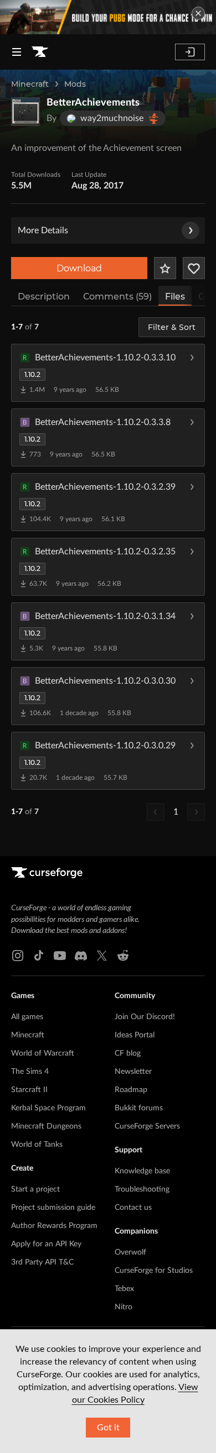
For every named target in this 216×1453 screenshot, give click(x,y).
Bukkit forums (139, 1108)
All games (27, 1017)
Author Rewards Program (54, 1226)
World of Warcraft (42, 1053)
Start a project (35, 1189)
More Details (43, 230)
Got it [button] (108, 1427)
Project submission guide (53, 1207)
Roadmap (131, 1090)
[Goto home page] (40, 52)
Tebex (124, 1289)
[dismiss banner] (198, 13)
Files (175, 296)
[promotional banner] (108, 17)
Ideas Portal (135, 1035)
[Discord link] (81, 955)
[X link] (102, 955)
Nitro (123, 1307)
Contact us (133, 1207)
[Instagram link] (17, 955)
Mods (75, 84)
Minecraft (30, 84)
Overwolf (130, 1252)
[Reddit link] (123, 955)
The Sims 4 (30, 1072)
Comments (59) (117, 296)
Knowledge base (142, 1171)
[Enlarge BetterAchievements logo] (25, 111)
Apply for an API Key (46, 1244)
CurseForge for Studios (154, 1270)
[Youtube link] (59, 955)
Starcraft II (29, 1090)
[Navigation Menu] (16, 51)
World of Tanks (37, 1144)
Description (44, 296)
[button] (108, 372)
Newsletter (133, 1072)
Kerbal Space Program (48, 1108)
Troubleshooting (142, 1189)
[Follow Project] (194, 268)
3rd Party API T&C (42, 1262)
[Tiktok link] (38, 955)
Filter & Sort (172, 327)
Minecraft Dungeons (46, 1126)
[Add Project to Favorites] (165, 268)
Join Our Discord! (145, 1017)
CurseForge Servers (147, 1126)
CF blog (128, 1053)
